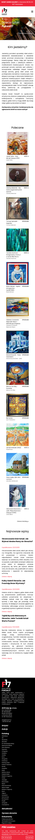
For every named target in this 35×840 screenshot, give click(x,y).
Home (5, 19)
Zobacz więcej (7, 576)
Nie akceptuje (6, 837)
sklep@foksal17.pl (6, 720)
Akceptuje (29, 837)
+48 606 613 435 (6, 721)
